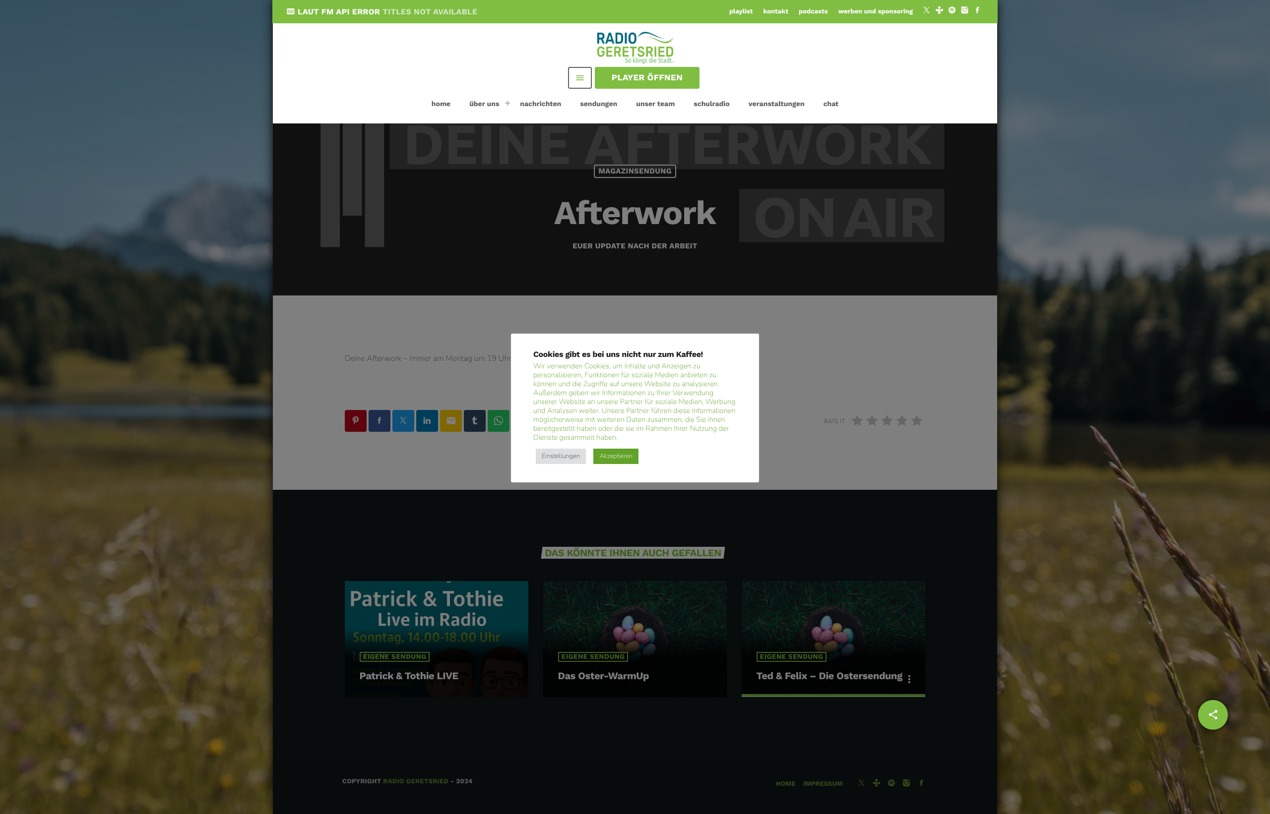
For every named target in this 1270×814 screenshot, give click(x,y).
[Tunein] (940, 11)
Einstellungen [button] (561, 456)
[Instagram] (965, 11)
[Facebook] (977, 11)
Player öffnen (647, 78)
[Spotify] (952, 11)
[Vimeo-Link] (636, 47)
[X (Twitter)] (927, 11)
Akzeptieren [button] (616, 456)
